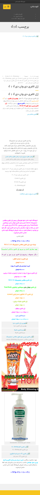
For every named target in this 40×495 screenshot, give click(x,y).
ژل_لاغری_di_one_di (23, 80)
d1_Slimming (15, 76)
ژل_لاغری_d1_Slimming (10, 78)
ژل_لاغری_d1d (34, 80)
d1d (30, 78)
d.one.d (7, 76)
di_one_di (35, 78)
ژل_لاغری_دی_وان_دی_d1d (29, 83)
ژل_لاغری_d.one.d (23, 78)
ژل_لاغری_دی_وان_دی (10, 80)
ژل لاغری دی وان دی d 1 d (23, 86)
